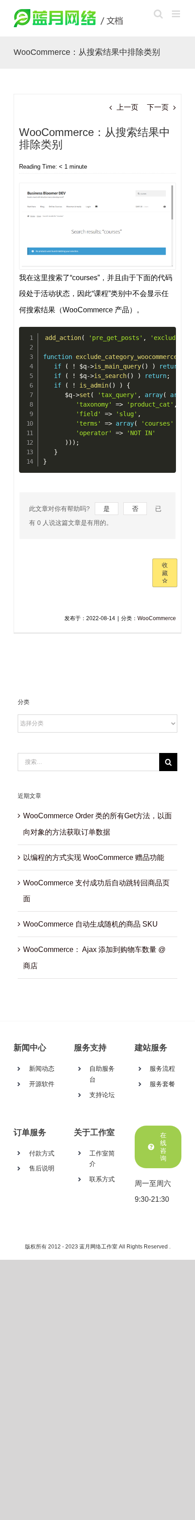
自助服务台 (102, 1074)
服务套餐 (162, 1084)
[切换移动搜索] (158, 14)
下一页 (158, 107)
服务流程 (162, 1068)
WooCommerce (156, 618)
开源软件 (41, 1084)
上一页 (127, 107)
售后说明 (41, 1168)
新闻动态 (41, 1068)
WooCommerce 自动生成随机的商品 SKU (90, 924)
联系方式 (102, 1179)
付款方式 (41, 1153)
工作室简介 (102, 1159)
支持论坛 (102, 1094)
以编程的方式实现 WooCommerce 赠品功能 (93, 857)
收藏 (165, 569)
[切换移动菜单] (176, 14)
